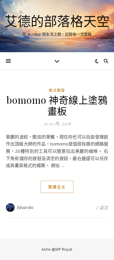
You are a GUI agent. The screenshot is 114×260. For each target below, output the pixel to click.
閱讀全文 (57, 186)
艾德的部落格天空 (57, 21)
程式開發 (57, 90)
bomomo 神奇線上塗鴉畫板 (57, 105)
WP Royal (63, 249)
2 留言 (102, 207)
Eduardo (25, 207)
